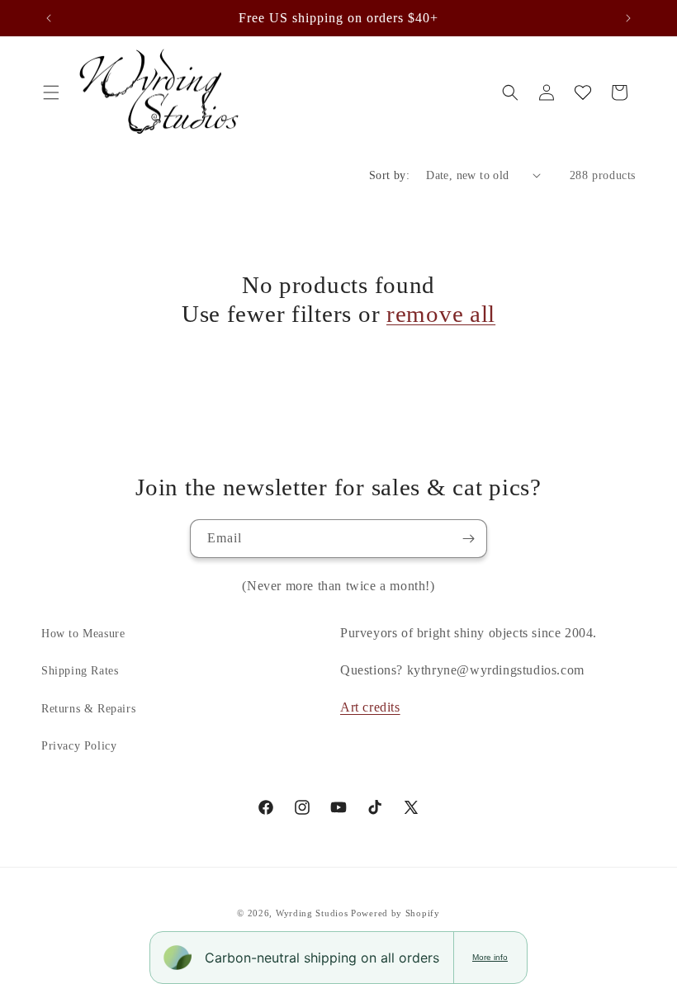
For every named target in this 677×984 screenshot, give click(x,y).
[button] (51, 92)
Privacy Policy (78, 746)
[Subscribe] (468, 538)
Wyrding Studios (312, 913)
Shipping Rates (79, 671)
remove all (440, 313)
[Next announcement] (628, 18)
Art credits (370, 707)
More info (490, 957)
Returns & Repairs (88, 709)
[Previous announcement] (49, 18)
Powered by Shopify (395, 913)
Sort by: (389, 175)
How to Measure (83, 633)
